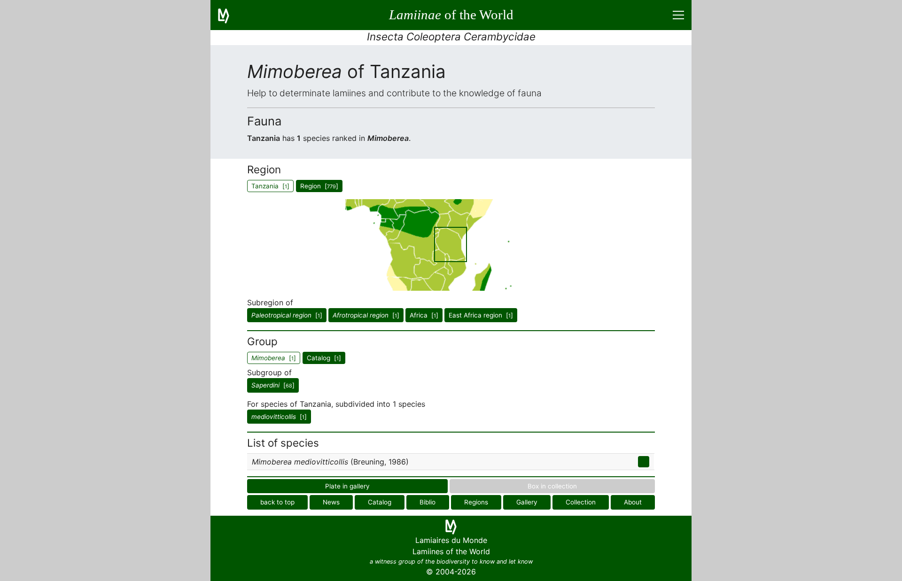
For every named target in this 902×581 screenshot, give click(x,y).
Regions (476, 502)
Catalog (379, 502)
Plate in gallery (347, 486)
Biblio (427, 502)
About (633, 502)
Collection (581, 502)
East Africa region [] (481, 315)
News (331, 502)
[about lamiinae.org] (229, 15)
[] (286, 315)
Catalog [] (324, 358)
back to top (277, 502)
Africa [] (424, 315)
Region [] (319, 186)
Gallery (526, 502)
